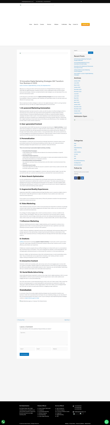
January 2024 (77, 87)
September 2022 (78, 113)
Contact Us (75, 24)
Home (30, 24)
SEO (75, 158)
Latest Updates (77, 152)
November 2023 (77, 91)
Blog (70, 24)
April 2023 (76, 100)
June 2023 (76, 96)
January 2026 (77, 80)
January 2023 (77, 104)
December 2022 (77, 106)
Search (75, 50)
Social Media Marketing (79, 160)
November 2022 (77, 108)
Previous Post (20, 319)
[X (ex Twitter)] (79, 177)
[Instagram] (89, 1)
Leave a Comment (24, 85)
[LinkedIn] (84, 1)
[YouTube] (86, 1)
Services (49, 24)
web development (78, 165)
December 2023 (77, 89)
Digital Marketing (32, 85)
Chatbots (22, 241)
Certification (64, 24)
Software (56, 24)
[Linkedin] (82, 177)
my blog (38, 85)
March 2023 (77, 102)
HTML (75, 149)
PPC (75, 156)
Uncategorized (77, 162)
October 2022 (77, 111)
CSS (75, 145)
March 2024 (77, 85)
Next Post (67, 319)
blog (75, 143)
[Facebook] (79, 1)
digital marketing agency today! (32, 298)
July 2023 (76, 93)
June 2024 (76, 83)
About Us (36, 24)
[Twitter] (81, 1)
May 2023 (76, 98)
